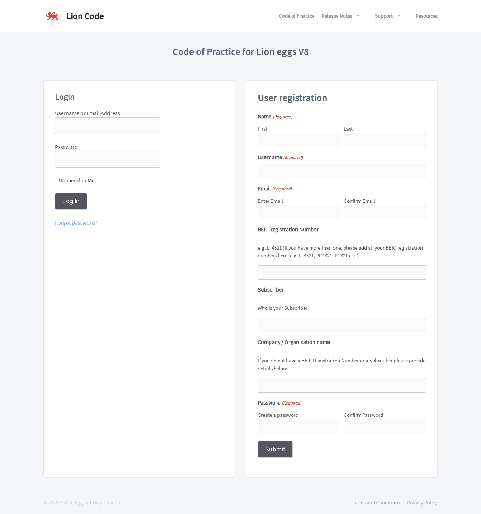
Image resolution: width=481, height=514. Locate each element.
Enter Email (270, 201)
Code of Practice (296, 15)
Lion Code (85, 15)
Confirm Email (359, 201)
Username (280, 157)
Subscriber (271, 289)
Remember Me (77, 180)
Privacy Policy (422, 502)
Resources (427, 15)
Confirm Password (363, 415)
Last (348, 128)
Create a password (278, 415)
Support (384, 15)
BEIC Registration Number (288, 229)
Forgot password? (76, 222)
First (262, 128)
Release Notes (336, 15)
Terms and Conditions (376, 502)
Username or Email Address (87, 113)
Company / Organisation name (294, 341)
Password (66, 146)
